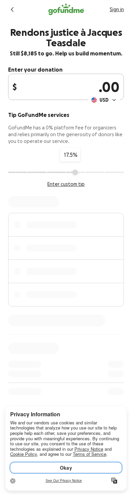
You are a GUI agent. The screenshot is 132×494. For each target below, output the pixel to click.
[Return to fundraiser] (12, 9)
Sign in (117, 9)
